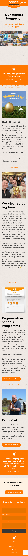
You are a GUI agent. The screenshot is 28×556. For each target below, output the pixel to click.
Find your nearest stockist (14, 492)
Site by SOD (14, 552)
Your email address (7, 522)
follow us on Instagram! (9, 161)
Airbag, (22, 239)
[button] (25, 3)
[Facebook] (12, 549)
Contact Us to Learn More (11, 379)
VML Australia (12, 239)
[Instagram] (15, 549)
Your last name (6, 514)
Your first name (6, 507)
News (14, 544)
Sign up (14, 531)
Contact (14, 541)
